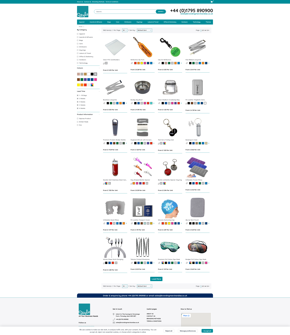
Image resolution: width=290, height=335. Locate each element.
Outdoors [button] (184, 22)
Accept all (207, 331)
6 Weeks (82, 108)
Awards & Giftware (86, 37)
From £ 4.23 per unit (165, 110)
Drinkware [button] (127, 22)
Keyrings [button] (139, 22)
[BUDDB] (135, 103)
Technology (83, 63)
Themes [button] (208, 22)
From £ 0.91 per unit (138, 269)
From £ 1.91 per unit (138, 230)
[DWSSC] (106, 183)
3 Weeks (82, 102)
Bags (81, 40)
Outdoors (82, 60)
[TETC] (161, 143)
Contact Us (87, 2)
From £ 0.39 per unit (138, 190)
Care (81, 43)
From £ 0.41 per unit (193, 69)
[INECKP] (108, 223)
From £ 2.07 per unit (165, 230)
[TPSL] (135, 263)
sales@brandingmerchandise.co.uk (196, 13)
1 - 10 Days (83, 95)
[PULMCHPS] (189, 103)
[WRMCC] (106, 263)
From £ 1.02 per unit (165, 150)
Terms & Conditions (112, 2)
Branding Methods (98, 2)
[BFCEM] (190, 263)
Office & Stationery (86, 56)
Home (80, 26)
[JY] (106, 63)
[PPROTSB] (108, 143)
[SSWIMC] (163, 223)
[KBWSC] (135, 143)
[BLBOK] (161, 183)
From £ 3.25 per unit (193, 230)
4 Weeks (82, 105)
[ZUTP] (190, 223)
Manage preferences (188, 331)
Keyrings (82, 50)
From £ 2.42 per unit (193, 190)
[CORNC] (163, 63)
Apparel (82, 34)
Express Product (85, 118)
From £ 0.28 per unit (138, 69)
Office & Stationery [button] (170, 22)
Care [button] (117, 22)
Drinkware (83, 47)
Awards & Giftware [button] (96, 22)
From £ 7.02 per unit (110, 190)
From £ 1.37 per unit (110, 230)
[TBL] (108, 103)
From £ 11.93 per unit (138, 110)
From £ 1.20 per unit (138, 150)
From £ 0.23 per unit (110, 70)
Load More (156, 279)
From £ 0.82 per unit (193, 150)
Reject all (168, 331)
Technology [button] (196, 22)
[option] (132, 63)
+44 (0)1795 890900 (191, 10)
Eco (80, 125)
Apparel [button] (81, 22)
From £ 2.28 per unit (110, 270)
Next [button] (154, 63)
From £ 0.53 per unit (165, 69)
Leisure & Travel (85, 53)
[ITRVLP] (190, 183)
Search (160, 11)
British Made (83, 122)
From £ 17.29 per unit (110, 150)
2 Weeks (82, 98)
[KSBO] (134, 183)
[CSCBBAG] (163, 103)
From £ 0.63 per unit (193, 269)
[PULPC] (135, 223)
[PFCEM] (163, 263)
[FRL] (190, 63)
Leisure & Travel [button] (153, 22)
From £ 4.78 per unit (193, 110)
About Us (80, 2)
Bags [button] (109, 22)
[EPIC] (190, 143)
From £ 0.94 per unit (165, 190)
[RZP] (135, 63)
